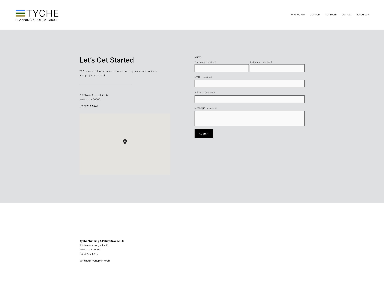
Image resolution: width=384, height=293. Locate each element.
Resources (363, 14)
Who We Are (298, 14)
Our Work (315, 14)
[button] (126, 144)
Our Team (331, 14)
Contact (346, 14)
